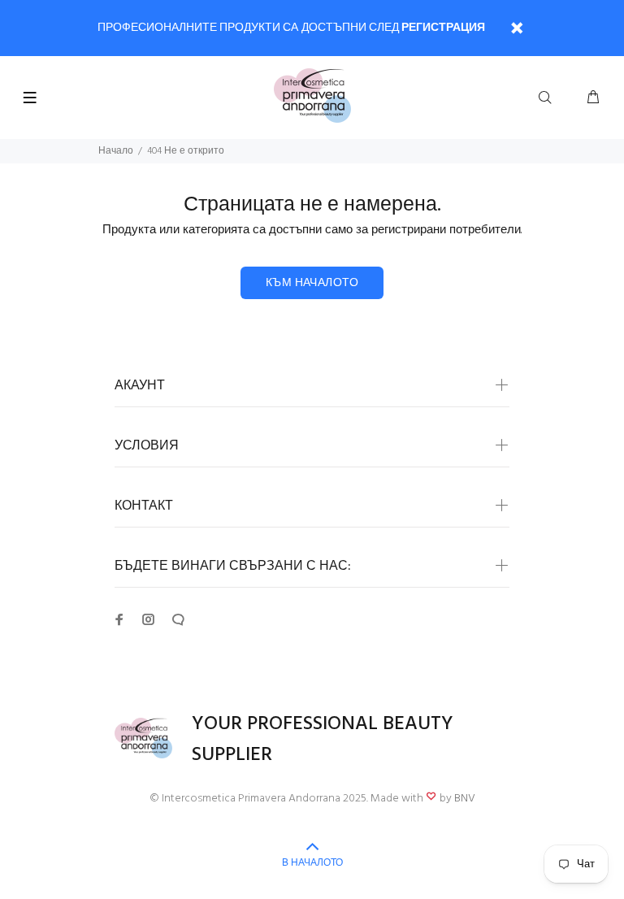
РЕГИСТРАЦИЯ (443, 28)
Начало (115, 151)
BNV (464, 798)
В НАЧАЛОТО (312, 863)
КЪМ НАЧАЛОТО (312, 283)
